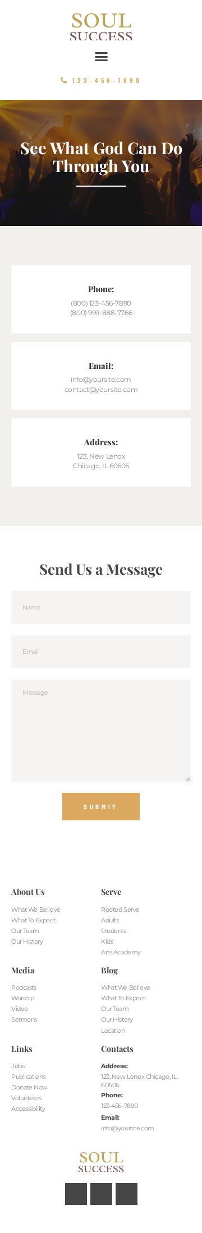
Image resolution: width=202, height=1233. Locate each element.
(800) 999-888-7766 (101, 313)
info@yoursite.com (101, 380)
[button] (101, 56)
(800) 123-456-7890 (101, 303)
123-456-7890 (119, 1106)
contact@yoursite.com (101, 390)
